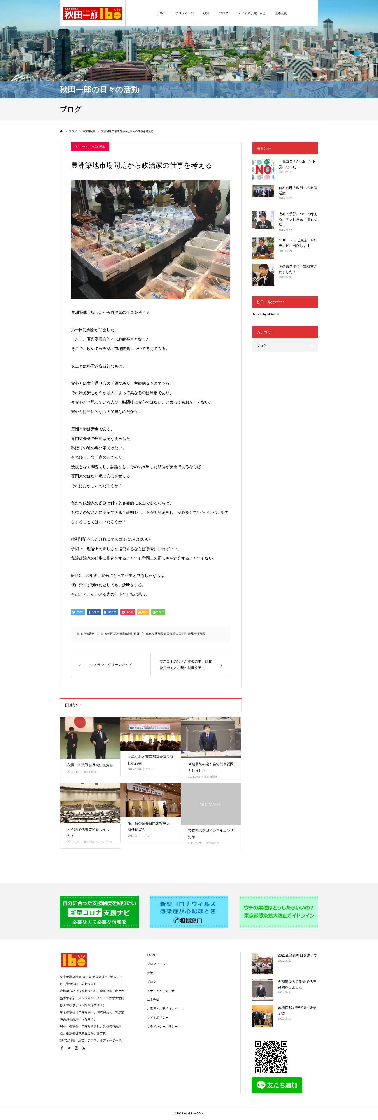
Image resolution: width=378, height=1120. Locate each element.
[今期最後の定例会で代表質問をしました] (211, 737)
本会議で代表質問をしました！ (88, 833)
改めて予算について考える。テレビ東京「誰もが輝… (298, 219)
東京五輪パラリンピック (98, 842)
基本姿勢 (281, 13)
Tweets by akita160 (265, 314)
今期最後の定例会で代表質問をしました (211, 767)
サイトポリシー (157, 1017)
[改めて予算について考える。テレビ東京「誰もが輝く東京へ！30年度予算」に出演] (263, 222)
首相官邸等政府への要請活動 (298, 190)
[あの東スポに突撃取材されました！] (263, 275)
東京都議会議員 (123, 633)
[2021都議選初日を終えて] (262, 963)
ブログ (223, 13)
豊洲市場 (199, 633)
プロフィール (184, 13)
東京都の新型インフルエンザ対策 (211, 834)
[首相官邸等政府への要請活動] (263, 196)
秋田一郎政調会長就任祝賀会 (90, 765)
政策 (206, 13)
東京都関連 (98, 146)
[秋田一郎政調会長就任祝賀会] (90, 738)
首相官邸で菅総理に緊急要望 (297, 1010)
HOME (161, 13)
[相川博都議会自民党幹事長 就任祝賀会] (150, 800)
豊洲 (190, 633)
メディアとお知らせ (251, 13)
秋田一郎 (139, 633)
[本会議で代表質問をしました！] (90, 803)
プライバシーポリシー (162, 1026)
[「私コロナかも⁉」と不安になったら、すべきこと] (263, 170)
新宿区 (109, 633)
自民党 (168, 633)
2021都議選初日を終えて (297, 955)
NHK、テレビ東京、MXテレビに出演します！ (297, 243)
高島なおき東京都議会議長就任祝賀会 (150, 760)
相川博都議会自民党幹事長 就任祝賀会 (149, 826)
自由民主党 (179, 633)
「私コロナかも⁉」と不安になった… (297, 164)
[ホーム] (61, 131)
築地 (148, 633)
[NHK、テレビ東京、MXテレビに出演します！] (263, 248)
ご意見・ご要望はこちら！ (165, 1008)
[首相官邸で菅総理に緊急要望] (262, 1016)
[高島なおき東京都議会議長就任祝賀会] (150, 734)
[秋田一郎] (92, 13)
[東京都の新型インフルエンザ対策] (211, 804)
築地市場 (157, 633)
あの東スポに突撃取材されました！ (298, 269)
